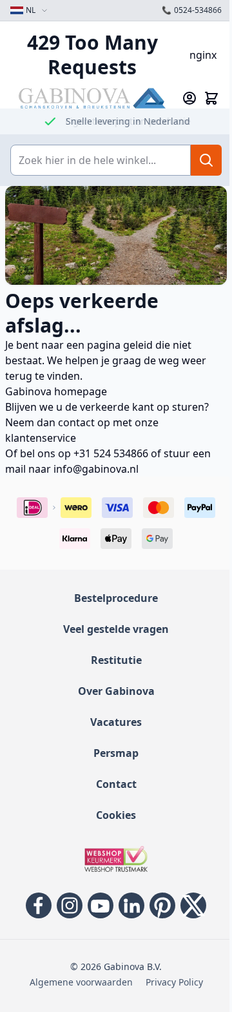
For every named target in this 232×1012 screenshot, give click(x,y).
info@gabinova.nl (96, 469)
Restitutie (116, 660)
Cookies (116, 815)
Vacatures (116, 722)
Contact (116, 784)
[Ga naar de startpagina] (92, 98)
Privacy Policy (174, 982)
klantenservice (40, 438)
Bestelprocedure (116, 598)
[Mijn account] (189, 98)
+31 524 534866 (110, 453)
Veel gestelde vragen (116, 629)
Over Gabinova (116, 691)
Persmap (116, 753)
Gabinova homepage (56, 391)
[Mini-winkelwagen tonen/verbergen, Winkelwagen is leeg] (211, 98)
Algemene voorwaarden (81, 982)
